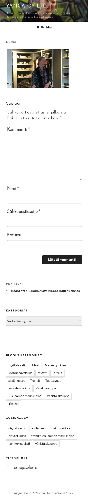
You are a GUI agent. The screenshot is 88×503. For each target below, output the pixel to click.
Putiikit (57, 373)
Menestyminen (55, 365)
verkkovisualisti (19, 444)
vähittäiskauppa (46, 444)
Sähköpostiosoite (23, 212)
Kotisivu (14, 235)
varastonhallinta (19, 388)
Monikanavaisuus (20, 373)
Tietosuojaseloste (22, 468)
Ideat (35, 365)
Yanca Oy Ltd (26, 6)
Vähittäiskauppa (58, 396)
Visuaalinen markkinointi (25, 396)
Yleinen (13, 403)
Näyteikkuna (17, 436)
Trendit (35, 381)
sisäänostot (16, 381)
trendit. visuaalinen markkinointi (52, 436)
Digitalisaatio (17, 365)
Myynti (42, 373)
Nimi (13, 188)
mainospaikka (60, 428)
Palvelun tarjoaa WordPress (54, 493)
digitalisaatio (17, 428)
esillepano (39, 428)
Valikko (46, 27)
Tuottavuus (53, 381)
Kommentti (18, 129)
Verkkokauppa (46, 388)
